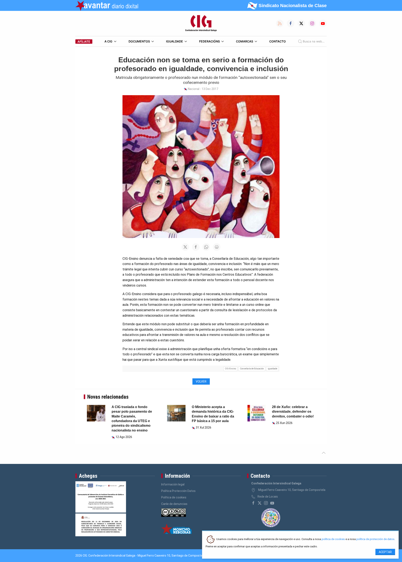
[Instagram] (266, 503)
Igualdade (174, 41)
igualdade (272, 368)
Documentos (139, 41)
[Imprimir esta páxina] (216, 247)
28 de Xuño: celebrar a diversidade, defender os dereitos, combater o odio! (293, 411)
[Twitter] (260, 503)
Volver (201, 381)
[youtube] (272, 503)
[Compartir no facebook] (196, 247)
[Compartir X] (185, 247)
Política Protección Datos (178, 491)
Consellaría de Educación (252, 368)
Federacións (209, 41)
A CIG (108, 41)
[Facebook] (253, 503)
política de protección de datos (375, 539)
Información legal (172, 484)
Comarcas (244, 41)
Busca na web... (314, 41)
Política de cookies (173, 497)
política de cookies (333, 539)
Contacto (277, 41)
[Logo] (201, 23)
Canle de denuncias (174, 504)
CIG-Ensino (230, 368)
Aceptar (385, 552)
